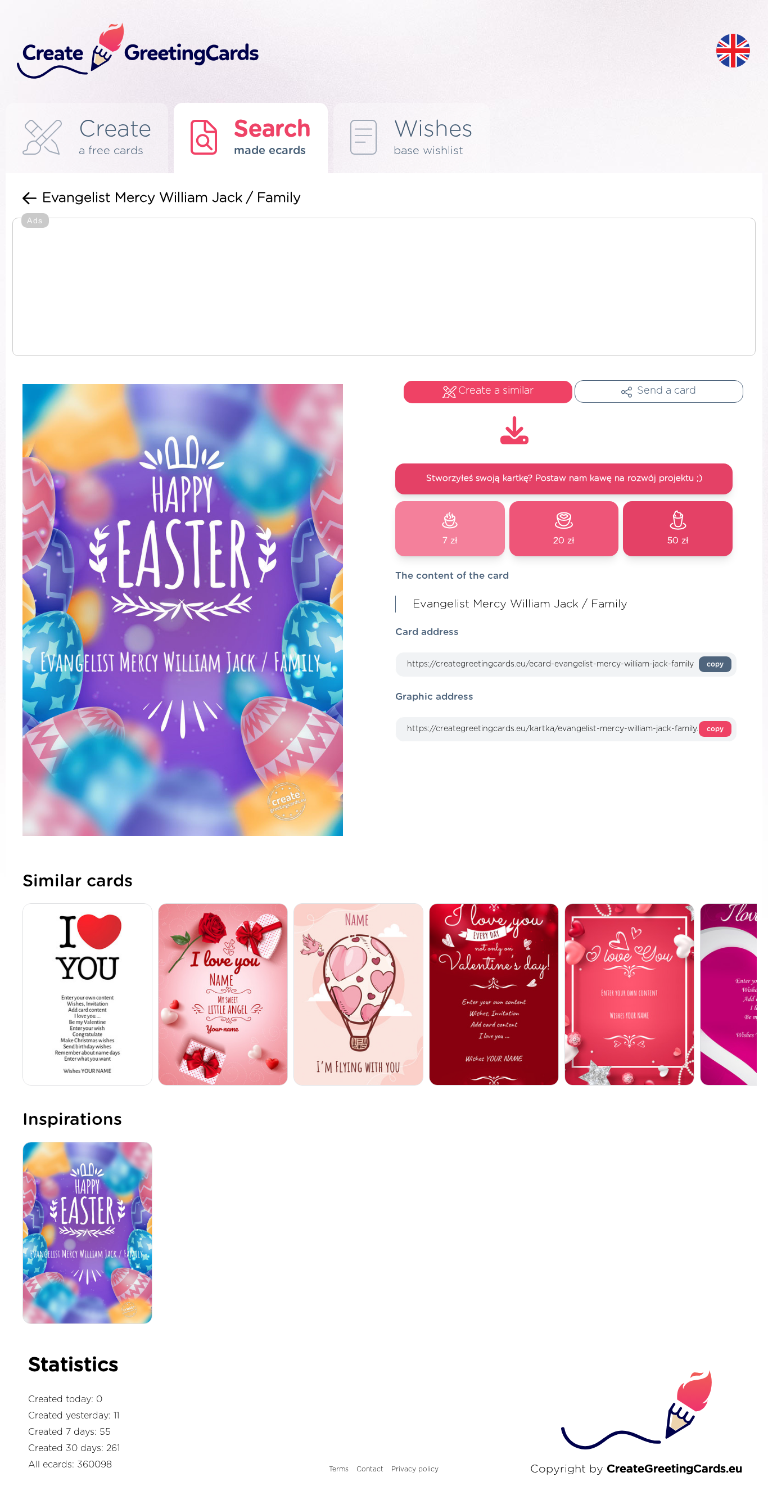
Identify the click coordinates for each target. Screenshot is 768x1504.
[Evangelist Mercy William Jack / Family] (90, 1234)
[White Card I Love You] (90, 995)
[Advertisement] (384, 288)
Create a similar (496, 391)
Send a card (666, 391)
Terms (339, 1469)
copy (715, 664)
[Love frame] (632, 995)
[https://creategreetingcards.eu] (358, 51)
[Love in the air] (361, 995)
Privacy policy (415, 1469)
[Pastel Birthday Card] (225, 995)
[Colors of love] (496, 995)
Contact (369, 1469)
